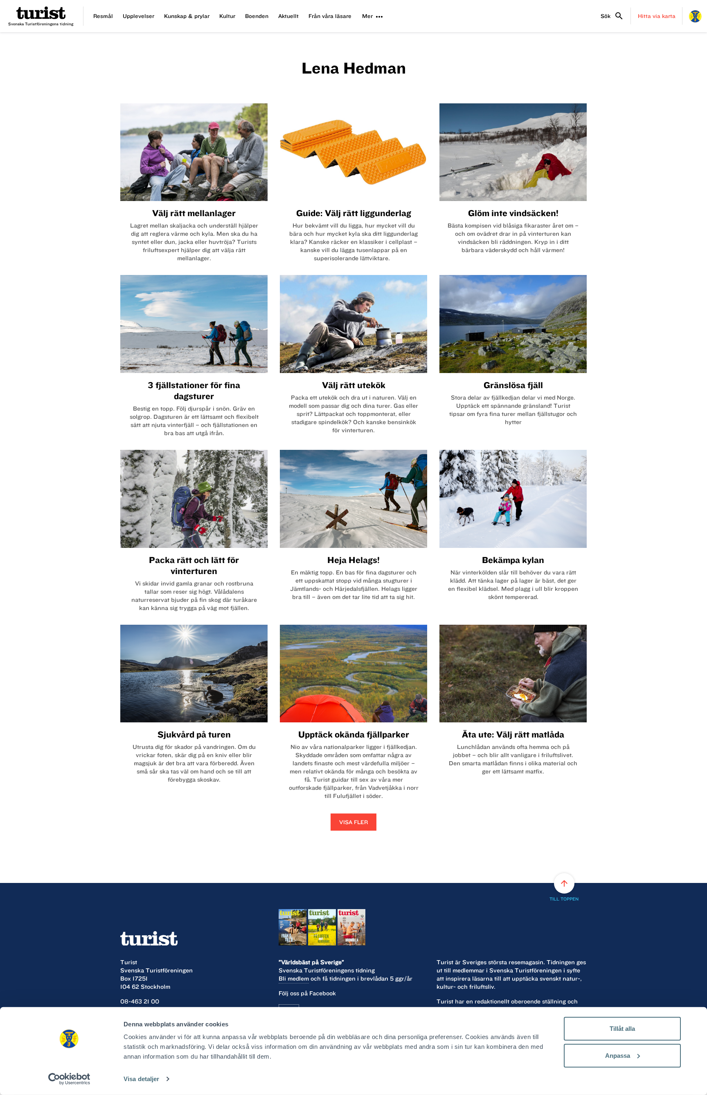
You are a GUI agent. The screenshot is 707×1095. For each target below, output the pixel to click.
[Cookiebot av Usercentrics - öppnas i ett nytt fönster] (69, 1079)
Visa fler (353, 822)
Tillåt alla (622, 1028)
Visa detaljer (141, 1078)
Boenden (256, 16)
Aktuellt (288, 16)
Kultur (227, 16)
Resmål (103, 16)
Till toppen (564, 890)
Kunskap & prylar (186, 16)
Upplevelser (138, 16)
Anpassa (617, 1055)
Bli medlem (294, 978)
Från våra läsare (329, 16)
